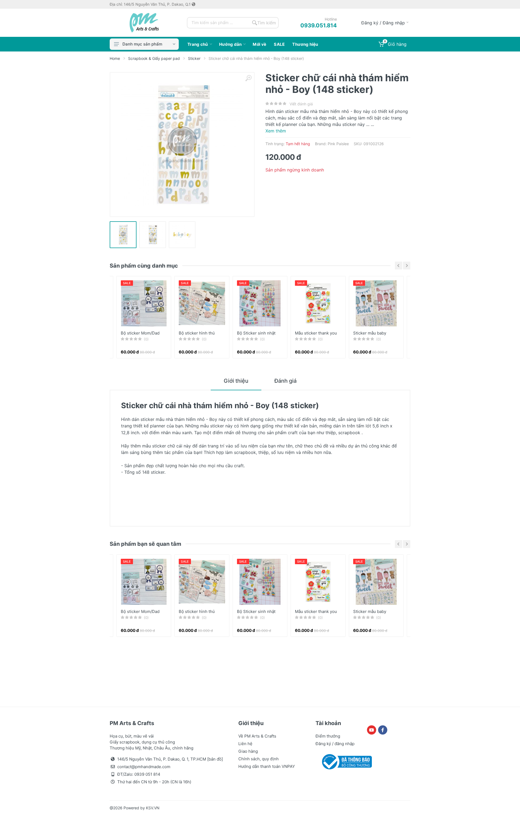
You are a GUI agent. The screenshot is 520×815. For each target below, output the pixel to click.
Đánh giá (285, 381)
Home (115, 58)
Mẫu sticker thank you (316, 333)
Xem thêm (275, 131)
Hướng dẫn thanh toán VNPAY (266, 766)
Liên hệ (245, 743)
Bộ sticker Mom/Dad (140, 333)
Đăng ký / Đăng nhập (383, 22)
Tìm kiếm (266, 22)
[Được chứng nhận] (346, 761)
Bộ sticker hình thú (197, 333)
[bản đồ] (215, 759)
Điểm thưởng (328, 736)
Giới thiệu (236, 381)
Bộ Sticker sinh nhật (256, 333)
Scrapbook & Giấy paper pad (154, 58)
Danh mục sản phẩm (142, 44)
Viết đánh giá (301, 104)
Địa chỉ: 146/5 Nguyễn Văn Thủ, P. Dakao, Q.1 (151, 4)
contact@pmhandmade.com (143, 766)
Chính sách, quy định (258, 758)
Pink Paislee (338, 143)
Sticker (194, 58)
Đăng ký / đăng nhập (335, 743)
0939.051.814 (318, 25)
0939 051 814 (147, 774)
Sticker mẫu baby (369, 333)
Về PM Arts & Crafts (257, 736)
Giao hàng (248, 751)
